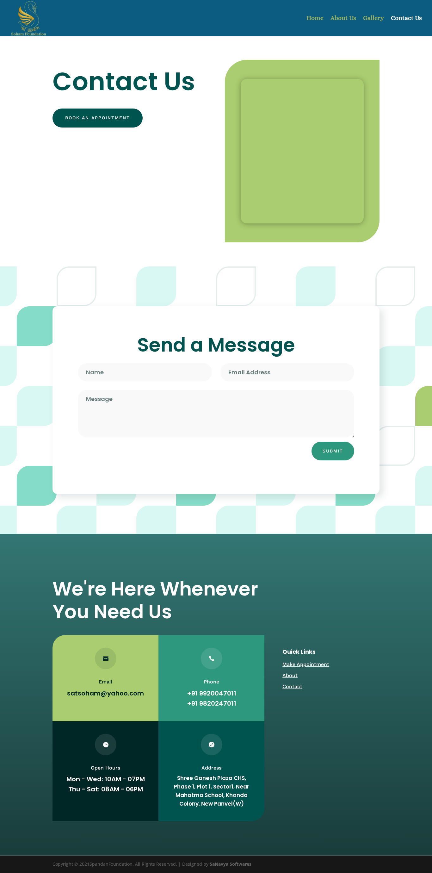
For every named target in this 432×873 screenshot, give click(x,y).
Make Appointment (305, 664)
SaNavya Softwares (230, 864)
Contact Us (406, 19)
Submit (333, 450)
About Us (343, 19)
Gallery (373, 19)
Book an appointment (97, 117)
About (290, 675)
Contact (292, 686)
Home (315, 19)
